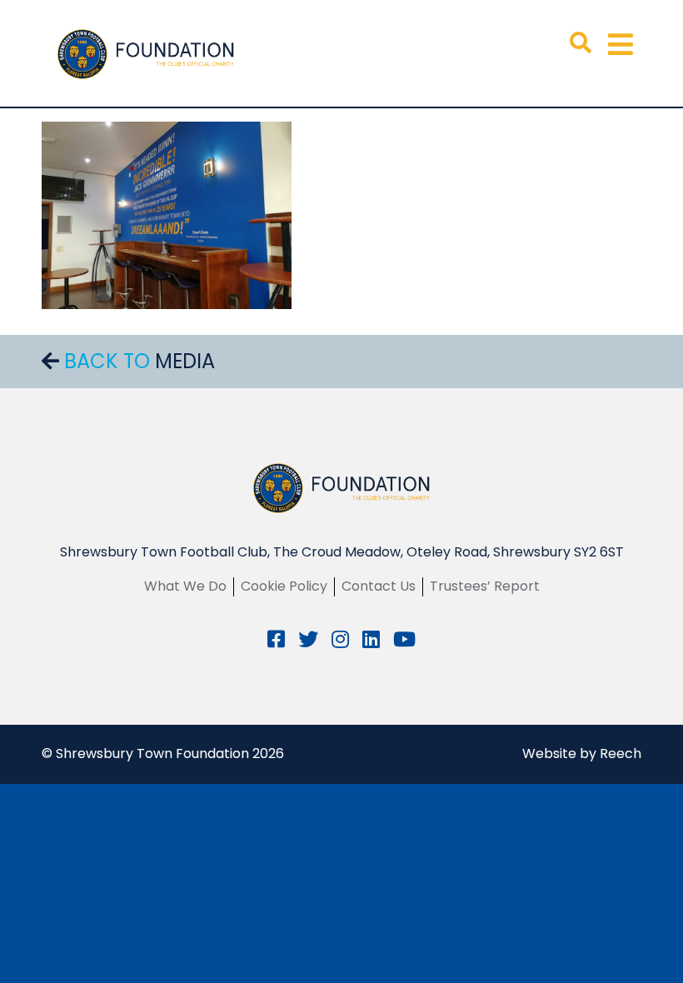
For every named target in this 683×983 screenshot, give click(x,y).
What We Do (185, 586)
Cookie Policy (284, 586)
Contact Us (379, 586)
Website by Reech (581, 753)
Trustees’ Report (485, 586)
